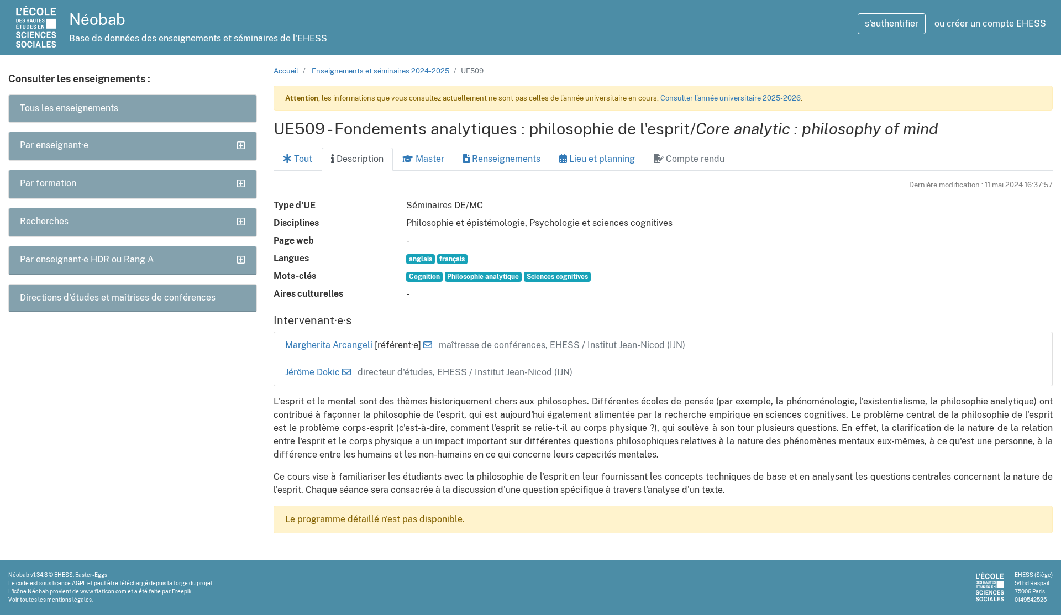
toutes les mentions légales (56, 599)
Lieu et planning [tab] (601, 159)
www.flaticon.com (103, 591)
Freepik (182, 591)
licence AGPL (69, 583)
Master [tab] (428, 159)
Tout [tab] (302, 159)
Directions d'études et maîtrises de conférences (118, 297)
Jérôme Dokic (313, 372)
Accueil (286, 71)
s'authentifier (891, 23)
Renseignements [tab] (505, 159)
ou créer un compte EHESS (990, 23)
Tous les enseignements (69, 108)
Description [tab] (359, 159)
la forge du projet (190, 583)
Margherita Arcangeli (330, 345)
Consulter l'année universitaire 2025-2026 (730, 98)
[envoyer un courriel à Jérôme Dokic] (346, 372)
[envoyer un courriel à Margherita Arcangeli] (427, 345)
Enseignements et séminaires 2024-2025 (380, 71)
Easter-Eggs (91, 574)
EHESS (63, 574)
